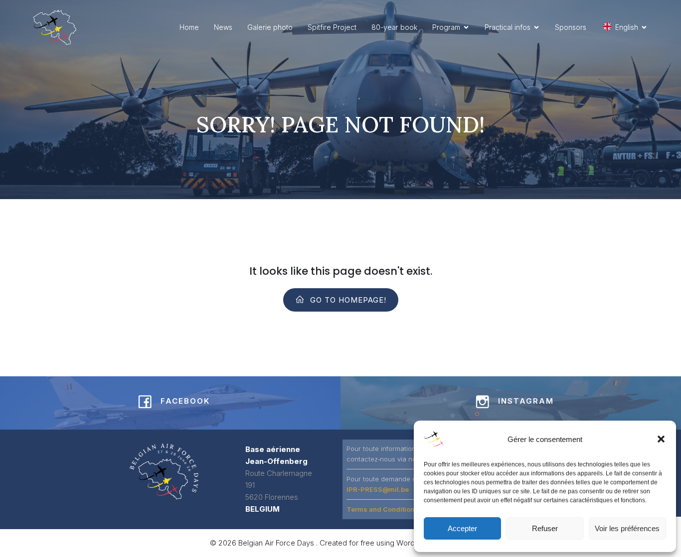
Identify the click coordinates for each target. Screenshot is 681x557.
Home (189, 27)
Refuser (545, 528)
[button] (661, 439)
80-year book (394, 27)
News (223, 27)
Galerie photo (270, 27)
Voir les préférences (627, 528)
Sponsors (570, 27)
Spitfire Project (332, 27)
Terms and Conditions (382, 509)
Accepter (462, 528)
